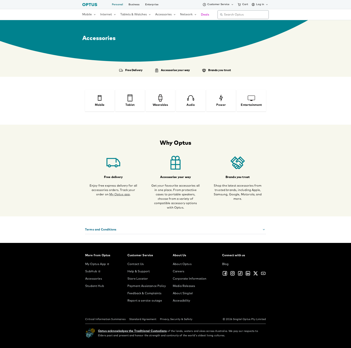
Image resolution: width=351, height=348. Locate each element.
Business (134, 4)
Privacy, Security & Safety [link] (176, 319)
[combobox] (245, 15)
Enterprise (152, 4)
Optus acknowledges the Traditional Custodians (132, 331)
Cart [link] (245, 4)
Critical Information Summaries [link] (105, 319)
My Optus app (119, 194)
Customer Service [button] (218, 4)
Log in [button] (260, 4)
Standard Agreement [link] (142, 319)
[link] (103, 264)
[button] (175, 229)
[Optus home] (89, 4)
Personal (117, 4)
